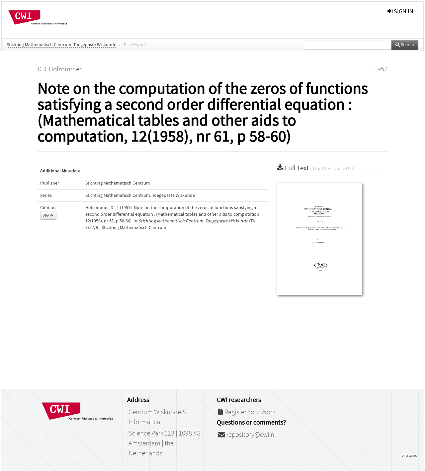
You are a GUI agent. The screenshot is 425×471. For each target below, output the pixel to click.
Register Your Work (249, 412)
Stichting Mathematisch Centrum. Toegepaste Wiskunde (61, 44)
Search (407, 44)
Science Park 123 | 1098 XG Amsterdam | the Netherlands (164, 443)
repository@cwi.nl (250, 435)
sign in (402, 11)
